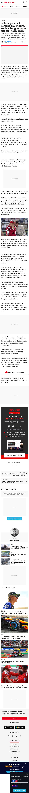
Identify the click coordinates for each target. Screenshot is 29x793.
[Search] (23, 2)
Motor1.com (14, 744)
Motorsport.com (14, 749)
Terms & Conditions (6, 780)
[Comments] (26, 42)
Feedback (14, 760)
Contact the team (14, 769)
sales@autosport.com (14, 772)
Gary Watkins (7, 41)
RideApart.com (14, 753)
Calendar (17, 6)
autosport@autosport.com (14, 765)
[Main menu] (1, 2)
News (11, 6)
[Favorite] (22, 42)
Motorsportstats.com (14, 751)
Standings (24, 6)
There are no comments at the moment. (14, 493)
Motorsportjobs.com (15, 746)
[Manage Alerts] (16, 465)
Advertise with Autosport (14, 767)
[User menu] (26, 2)
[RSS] (20, 735)
